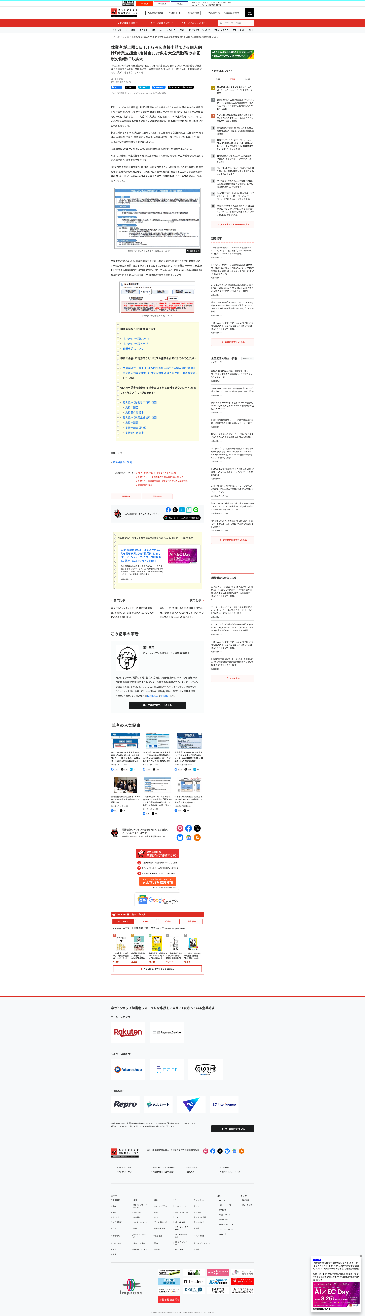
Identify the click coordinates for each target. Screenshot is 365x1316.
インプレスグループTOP (231, 1171)
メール (115, 1212)
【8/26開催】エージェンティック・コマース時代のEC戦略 (141, 93)
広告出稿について (232, 12)
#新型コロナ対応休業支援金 (175, 481)
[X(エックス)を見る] (220, 1151)
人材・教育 (200, 1235)
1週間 (232, 79)
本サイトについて (125, 1167)
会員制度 (137, 1217)
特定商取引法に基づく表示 (163, 1171)
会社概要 (190, 1171)
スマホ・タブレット (140, 1222)
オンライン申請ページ (135, 343)
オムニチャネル (139, 1243)
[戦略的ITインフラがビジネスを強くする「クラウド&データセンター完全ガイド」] (169, 1273)
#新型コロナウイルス (166, 473)
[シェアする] (168, 509)
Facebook (152, 696)
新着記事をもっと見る (235, 342)
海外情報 (143, 30)
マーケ (146, 921)
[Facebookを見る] (212, 1151)
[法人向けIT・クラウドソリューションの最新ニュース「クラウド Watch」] (169, 1282)
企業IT (194, 2)
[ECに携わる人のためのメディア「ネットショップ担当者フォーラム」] (242, 1282)
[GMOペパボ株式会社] (205, 1069)
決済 (114, 1249)
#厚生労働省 (149, 473)
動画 (135, 1228)
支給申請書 (132, 407)
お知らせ (222, 1209)
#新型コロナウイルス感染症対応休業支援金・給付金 (159, 477)
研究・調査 (227, 2)
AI (161, 30)
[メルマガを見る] (205, 1151)
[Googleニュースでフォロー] (234, 1151)
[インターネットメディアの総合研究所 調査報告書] (242, 1273)
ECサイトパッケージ (182, 1243)
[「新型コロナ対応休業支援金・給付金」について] (157, 218)
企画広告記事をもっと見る (235, 539)
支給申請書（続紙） (136, 427)
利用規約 (225, 1167)
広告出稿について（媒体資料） (164, 1167)
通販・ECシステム (140, 1249)
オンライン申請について (136, 338)
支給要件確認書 (134, 412)
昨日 (218, 79)
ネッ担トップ (115, 37)
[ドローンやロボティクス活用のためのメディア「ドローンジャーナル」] (218, 1291)
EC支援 (218, 5)
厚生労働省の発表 (122, 462)
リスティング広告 (221, 30)
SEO (197, 1206)
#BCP (139, 473)
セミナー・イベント (226, 1205)
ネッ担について (214, 12)
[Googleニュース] (188, 837)
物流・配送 (158, 1235)
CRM (156, 1217)
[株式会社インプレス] (131, 1287)
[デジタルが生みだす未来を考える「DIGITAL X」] (194, 1291)
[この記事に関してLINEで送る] (195, 509)
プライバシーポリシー (126, 1171)
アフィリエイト (238, 30)
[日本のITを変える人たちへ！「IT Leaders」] (194, 1282)
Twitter (165, 696)
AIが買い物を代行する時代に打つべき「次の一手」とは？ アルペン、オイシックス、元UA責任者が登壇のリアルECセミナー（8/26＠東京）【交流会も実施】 (336, 1266)
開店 (156, 1243)
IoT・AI (209, 2)
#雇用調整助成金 (144, 485)
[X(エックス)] (197, 828)
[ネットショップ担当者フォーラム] (125, 1155)
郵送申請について (133, 348)
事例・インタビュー (226, 1224)
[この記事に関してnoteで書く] (188, 510)
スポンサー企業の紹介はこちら (233, 1128)
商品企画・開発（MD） (181, 1235)
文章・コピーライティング (181, 1228)
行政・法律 (179, 1249)
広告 (156, 1212)
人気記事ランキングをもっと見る (234, 224)
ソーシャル (137, 1212)
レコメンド (200, 1222)
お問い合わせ (192, 1167)
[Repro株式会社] (125, 1104)
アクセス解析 (201, 1217)
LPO (177, 1217)
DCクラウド (217, 2)
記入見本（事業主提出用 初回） (140, 417)
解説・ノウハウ (224, 1214)
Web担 (161, 836)
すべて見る (235, 678)
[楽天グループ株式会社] (128, 1032)
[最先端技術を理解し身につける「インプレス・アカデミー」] (242, 1291)
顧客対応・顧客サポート (140, 1235)
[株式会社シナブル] (224, 1104)
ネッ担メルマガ (193, 12)
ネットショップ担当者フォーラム (124, 12)
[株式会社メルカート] (158, 1104)
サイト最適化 (118, 1222)
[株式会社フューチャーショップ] (128, 1069)
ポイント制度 (180, 1222)
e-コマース (123, 921)
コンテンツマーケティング (199, 30)
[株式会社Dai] (167, 1069)
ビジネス (169, 921)
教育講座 (212, 5)
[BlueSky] (180, 837)
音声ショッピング (181, 1212)
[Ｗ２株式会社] (191, 1104)
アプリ (198, 1212)
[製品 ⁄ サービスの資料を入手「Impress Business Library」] (169, 1291)
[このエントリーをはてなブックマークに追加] (182, 509)
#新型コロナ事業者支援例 (148, 481)
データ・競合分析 (160, 1222)
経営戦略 (192, 921)
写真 (114, 1228)
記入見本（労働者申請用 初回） (140, 402)
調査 (197, 1249)
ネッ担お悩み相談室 (155, 12)
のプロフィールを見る (157, 705)
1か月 (247, 79)
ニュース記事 (247, 1205)
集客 (182, 30)
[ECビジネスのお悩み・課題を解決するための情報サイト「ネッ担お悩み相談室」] (169, 1300)
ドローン (204, 5)
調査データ (223, 1219)
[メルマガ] (180, 828)
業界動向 (157, 1249)
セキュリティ (117, 1243)
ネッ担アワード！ (175, 12)
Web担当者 (162, 4)
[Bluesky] (227, 1151)
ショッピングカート (203, 1243)
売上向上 (116, 1217)
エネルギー (196, 5)
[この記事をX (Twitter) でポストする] (175, 509)
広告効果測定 (159, 1228)
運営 (197, 1228)
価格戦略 (116, 1235)
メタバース (171, 30)
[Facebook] (188, 828)
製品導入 (180, 4)
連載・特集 (117, 30)
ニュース (126, 37)
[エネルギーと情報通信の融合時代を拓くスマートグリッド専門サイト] (218, 1282)
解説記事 (245, 1200)
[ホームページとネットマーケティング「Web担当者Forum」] (218, 1273)
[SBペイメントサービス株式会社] (167, 1032)
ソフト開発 (202, 2)
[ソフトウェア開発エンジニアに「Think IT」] (194, 1273)
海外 (133, 30)
